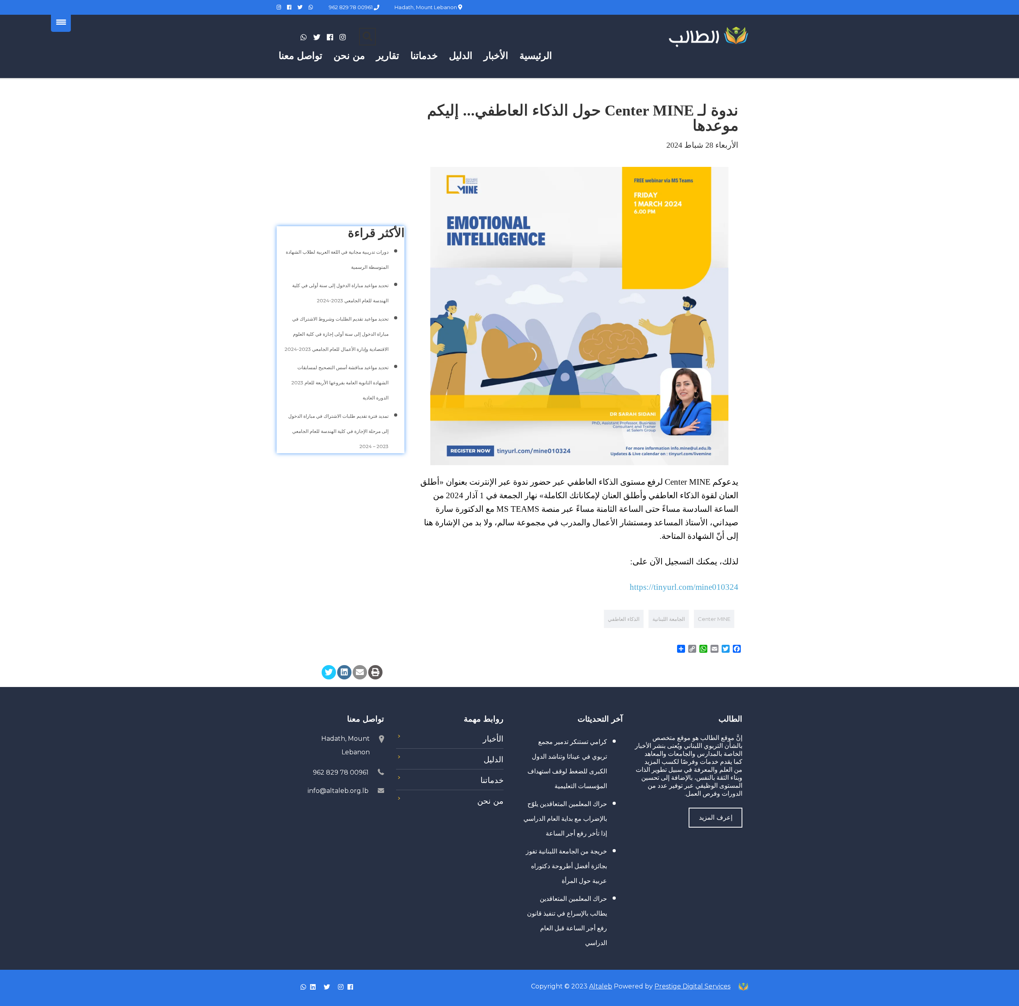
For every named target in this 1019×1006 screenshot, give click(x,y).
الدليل (460, 55)
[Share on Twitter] (329, 672)
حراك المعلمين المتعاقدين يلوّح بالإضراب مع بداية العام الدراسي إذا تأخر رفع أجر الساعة (565, 818)
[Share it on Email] (360, 672)
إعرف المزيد (715, 817)
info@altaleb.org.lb (338, 791)
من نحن (349, 55)
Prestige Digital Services (692, 986)
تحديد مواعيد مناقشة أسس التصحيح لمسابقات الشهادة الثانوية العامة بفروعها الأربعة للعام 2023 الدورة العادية (339, 382)
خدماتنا (424, 55)
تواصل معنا (300, 55)
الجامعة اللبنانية (668, 619)
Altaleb (600, 986)
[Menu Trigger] (61, 22)
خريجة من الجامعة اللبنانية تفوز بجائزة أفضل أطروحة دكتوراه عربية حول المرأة (566, 866)
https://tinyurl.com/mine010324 (684, 587)
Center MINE (714, 619)
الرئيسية (535, 55)
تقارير (387, 55)
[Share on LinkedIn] (344, 672)
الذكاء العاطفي (624, 619)
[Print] (375, 672)
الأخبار (496, 55)
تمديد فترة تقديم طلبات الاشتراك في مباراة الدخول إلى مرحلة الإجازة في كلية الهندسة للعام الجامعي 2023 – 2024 (338, 431)
